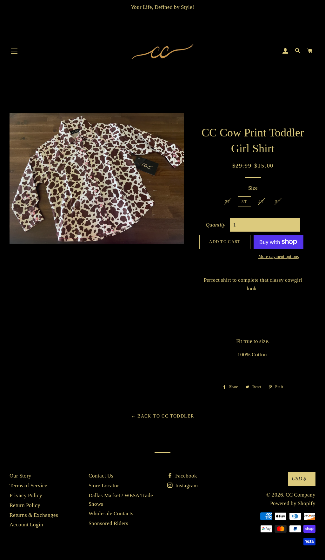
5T (278, 201)
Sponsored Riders (108, 523)
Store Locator (104, 486)
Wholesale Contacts (111, 514)
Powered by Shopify (292, 503)
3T (244, 201)
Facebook (185, 476)
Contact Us (101, 476)
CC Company (300, 495)
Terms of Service (28, 486)
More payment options (278, 256)
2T (228, 201)
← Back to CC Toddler (162, 416)
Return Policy (25, 505)
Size (253, 188)
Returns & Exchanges (34, 515)
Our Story (20, 476)
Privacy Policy (26, 495)
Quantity (215, 225)
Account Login (26, 525)
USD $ (299, 479)
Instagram (186, 486)
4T (261, 201)
